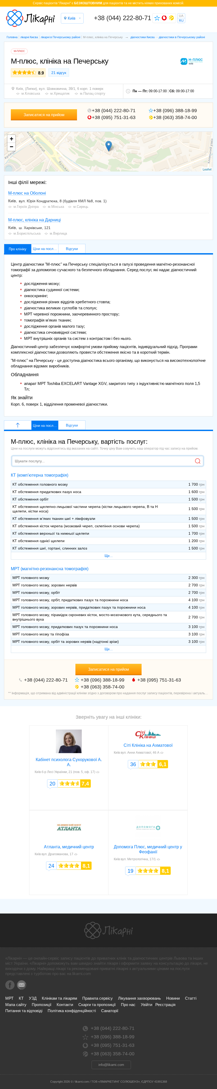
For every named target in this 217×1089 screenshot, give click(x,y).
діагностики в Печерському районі (182, 37)
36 (133, 764)
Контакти (65, 1004)
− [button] (11, 146)
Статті (190, 998)
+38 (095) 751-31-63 (113, 117)
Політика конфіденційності (72, 1010)
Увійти (146, 1004)
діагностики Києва (142, 37)
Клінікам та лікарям (59, 998)
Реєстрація (165, 1004)
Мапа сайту (15, 1004)
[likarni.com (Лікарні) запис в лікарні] (30, 18)
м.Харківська (88, 854)
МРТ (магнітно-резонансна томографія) (49, 569)
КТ (21, 998)
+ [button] (11, 138)
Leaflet (207, 169)
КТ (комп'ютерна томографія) (39, 475)
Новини (173, 998)
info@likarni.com (111, 1065)
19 (130, 871)
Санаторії (109, 1010)
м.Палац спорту (92, 93)
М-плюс (19, 51)
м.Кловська (30, 93)
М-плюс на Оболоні (27, 193)
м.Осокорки (173, 752)
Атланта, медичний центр (69, 847)
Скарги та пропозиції (97, 1004)
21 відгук (58, 73)
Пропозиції (41, 1004)
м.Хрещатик (60, 93)
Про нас (128, 1004)
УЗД (33, 998)
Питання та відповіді (23, 1010)
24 (51, 866)
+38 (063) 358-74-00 (175, 117)
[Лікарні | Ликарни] (108, 930)
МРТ (9, 998)
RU (181, 21)
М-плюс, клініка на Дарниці (34, 220)
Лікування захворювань (139, 998)
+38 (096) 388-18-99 (175, 110)
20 (52, 784)
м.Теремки (169, 859)
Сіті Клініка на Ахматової (148, 745)
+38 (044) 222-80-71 (122, 17)
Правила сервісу (97, 998)
